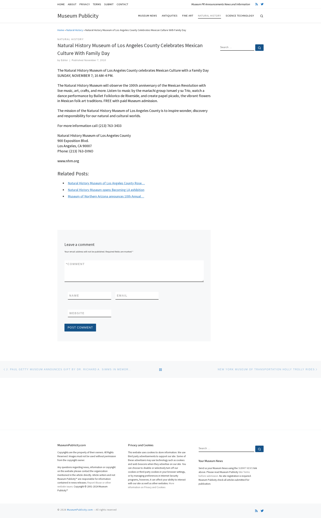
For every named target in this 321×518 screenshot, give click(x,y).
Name (74, 295)
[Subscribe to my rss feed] (256, 4)
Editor (64, 60)
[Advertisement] (242, 113)
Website (77, 313)
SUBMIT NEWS (245, 468)
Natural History (74, 30)
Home (60, 30)
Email (122, 295)
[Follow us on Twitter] (262, 4)
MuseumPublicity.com (80, 509)
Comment (75, 264)
